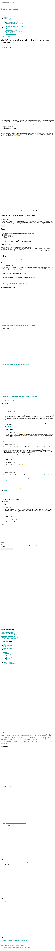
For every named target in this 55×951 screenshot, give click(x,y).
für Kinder (18, 737)
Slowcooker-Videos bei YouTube (8, 638)
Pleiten (17, 283)
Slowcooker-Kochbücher (9, 663)
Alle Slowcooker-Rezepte (12, 22)
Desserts (8, 656)
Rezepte (5, 21)
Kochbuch (16, 739)
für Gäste (11, 737)
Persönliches (6, 650)
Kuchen (25, 740)
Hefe (51, 737)
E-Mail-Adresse (4, 540)
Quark (41, 739)
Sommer (8, 742)
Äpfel (6, 743)
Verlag (35, 741)
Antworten (5, 406)
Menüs (5, 649)
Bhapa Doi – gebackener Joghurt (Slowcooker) (14, 823)
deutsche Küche (27, 735)
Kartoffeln (11, 739)
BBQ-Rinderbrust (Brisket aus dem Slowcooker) (15, 901)
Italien (6, 739)
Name (2, 537)
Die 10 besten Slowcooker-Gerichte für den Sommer (16, 940)
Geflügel (31, 738)
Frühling (44, 735)
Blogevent (10, 735)
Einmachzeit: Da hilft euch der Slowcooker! (14, 784)
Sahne (44, 739)
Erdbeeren (31, 735)
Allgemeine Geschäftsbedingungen (14, 31)
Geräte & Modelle (7, 645)
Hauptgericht (3, 283)
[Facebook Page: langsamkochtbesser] (27, 263)
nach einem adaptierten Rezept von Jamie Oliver (24, 124)
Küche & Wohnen (7, 648)
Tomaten (20, 741)
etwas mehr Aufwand (38, 735)
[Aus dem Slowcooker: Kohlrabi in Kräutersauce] (20, 361)
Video (37, 741)
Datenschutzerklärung (11, 34)
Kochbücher (6, 646)
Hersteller (13, 633)
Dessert (22, 735)
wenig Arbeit (25, 283)
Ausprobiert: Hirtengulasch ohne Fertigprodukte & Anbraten (19, 396)
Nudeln (14, 283)
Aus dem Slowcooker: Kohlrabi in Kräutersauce (15, 364)
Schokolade (48, 739)
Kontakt (8, 28)
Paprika (38, 739)
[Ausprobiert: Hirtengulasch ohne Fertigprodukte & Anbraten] (18, 393)
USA (20, 283)
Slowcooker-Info (7, 19)
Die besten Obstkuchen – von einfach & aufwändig (15, 862)
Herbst (3, 739)
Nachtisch (34, 740)
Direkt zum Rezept (6, 47)
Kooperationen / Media (11, 30)
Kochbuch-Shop (7, 18)
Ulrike (4, 493)
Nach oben (3, 949)
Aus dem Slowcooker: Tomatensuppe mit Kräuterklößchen (18, 325)
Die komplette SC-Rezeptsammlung (9, 637)
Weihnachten (42, 741)
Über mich (5, 25)
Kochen (8, 658)
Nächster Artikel (11, 400)
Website (2, 542)
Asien (2, 735)
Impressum (5, 27)
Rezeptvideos (9, 659)
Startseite (5, 17)
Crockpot (18, 735)
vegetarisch (30, 742)
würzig (52, 741)
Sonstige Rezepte (10, 661)
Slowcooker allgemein (8, 662)
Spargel (13, 741)
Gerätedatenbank (5, 633)
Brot (10, 654)
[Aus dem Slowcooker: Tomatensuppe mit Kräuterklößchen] (18, 322)
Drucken (3, 226)
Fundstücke (6, 644)
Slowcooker (3, 741)
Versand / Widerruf (10, 32)
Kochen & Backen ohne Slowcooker (14, 23)
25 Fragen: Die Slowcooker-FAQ (9, 634)
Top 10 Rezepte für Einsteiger (8, 636)
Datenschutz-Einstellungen (25, 947)
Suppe (16, 742)
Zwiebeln (3, 743)
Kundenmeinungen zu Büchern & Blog (15, 26)
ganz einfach (24, 737)
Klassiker (11, 283)
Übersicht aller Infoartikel (7, 632)
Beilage (4, 735)
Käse (7, 283)
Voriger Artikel (4, 400)
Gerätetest (36, 737)
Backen (8, 653)
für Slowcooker (6, 36)
